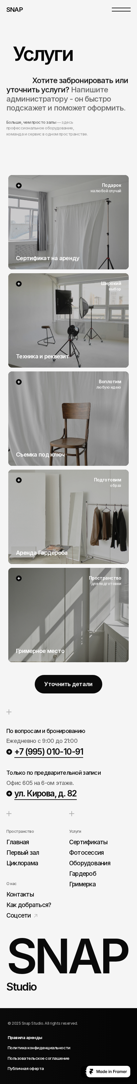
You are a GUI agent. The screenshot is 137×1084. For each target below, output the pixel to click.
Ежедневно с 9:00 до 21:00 (42, 740)
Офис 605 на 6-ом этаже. (40, 783)
